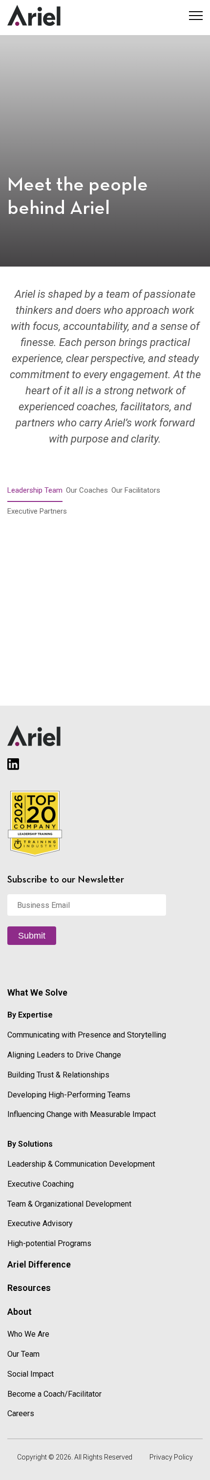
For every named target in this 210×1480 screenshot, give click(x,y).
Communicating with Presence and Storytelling (86, 1034)
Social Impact (30, 1374)
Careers (20, 1413)
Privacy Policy (171, 1457)
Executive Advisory (40, 1223)
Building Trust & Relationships (58, 1074)
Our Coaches (87, 490)
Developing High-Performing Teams (68, 1094)
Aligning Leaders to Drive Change (64, 1054)
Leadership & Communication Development (81, 1164)
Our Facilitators (135, 490)
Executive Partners (37, 511)
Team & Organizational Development (69, 1204)
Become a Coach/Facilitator (54, 1394)
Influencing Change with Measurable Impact (81, 1114)
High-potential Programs (49, 1243)
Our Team (23, 1354)
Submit (31, 936)
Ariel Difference (39, 1264)
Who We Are (28, 1334)
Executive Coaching (40, 1184)
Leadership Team (35, 490)
